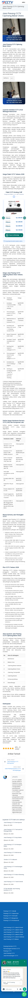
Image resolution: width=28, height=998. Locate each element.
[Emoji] (3, 989)
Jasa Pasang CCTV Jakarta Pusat (13, 927)
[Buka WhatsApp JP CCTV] (24, 994)
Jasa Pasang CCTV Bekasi (11, 939)
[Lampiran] (17, 989)
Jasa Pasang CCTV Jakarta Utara (13, 934)
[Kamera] (20, 989)
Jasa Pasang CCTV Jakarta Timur (13, 930)
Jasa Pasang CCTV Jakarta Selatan (14, 937)
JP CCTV (15, 777)
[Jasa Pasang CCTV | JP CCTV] (6, 2)
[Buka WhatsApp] (24, 989)
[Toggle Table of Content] (11, 78)
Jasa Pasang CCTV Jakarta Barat (13, 932)
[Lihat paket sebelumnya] (3, 217)
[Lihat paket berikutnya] (24, 217)
